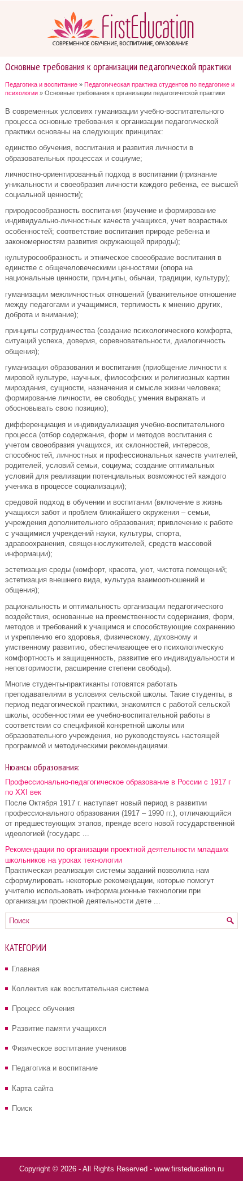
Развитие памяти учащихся (59, 1028)
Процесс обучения (43, 1008)
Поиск (22, 1108)
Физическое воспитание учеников (69, 1048)
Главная (26, 969)
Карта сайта (32, 1088)
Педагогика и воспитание (41, 84)
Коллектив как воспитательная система (80, 988)
